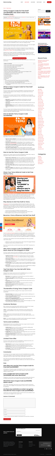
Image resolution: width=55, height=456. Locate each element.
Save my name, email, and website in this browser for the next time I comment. (19, 416)
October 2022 (40, 141)
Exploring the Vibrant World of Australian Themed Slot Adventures (43, 61)
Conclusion (7, 78)
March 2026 (40, 90)
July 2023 (39, 128)
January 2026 (40, 93)
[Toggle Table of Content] (34, 63)
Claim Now (48, 17)
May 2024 (40, 114)
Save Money (33, 2)
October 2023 (40, 124)
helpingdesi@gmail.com (46, 443)
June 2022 (40, 147)
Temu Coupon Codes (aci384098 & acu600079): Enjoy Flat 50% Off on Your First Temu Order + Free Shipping (44, 73)
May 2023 (40, 131)
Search (39, 9)
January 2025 (40, 102)
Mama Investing (7, 2)
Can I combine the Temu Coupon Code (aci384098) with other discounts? (17, 81)
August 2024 (40, 109)
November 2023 (41, 122)
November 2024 (41, 105)
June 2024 (40, 112)
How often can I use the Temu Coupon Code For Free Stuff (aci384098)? (17, 80)
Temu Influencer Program (10, 233)
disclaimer (23, 17)
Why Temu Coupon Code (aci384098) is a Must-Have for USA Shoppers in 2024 (18, 71)
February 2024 (40, 118)
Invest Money (39, 2)
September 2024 (41, 108)
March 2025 (40, 99)
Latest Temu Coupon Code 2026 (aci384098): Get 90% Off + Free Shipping (44, 68)
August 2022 (40, 144)
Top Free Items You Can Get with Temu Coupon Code (14, 72)
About (22, 2)
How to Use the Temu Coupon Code (11, 67)
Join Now (43, 31)
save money (15, 256)
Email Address (19, 431)
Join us (49, 2)
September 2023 (41, 125)
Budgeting (40, 157)
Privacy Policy (31, 443)
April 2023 (40, 133)
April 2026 (40, 89)
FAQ (5, 79)
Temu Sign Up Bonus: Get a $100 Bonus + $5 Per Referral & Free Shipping (44, 77)
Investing (39, 159)
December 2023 (41, 121)
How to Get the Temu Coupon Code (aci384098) (13, 66)
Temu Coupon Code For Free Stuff (19, 58)
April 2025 (40, 98)
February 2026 (40, 92)
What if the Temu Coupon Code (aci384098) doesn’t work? (15, 82)
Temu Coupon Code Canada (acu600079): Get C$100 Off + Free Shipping (43, 65)
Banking (39, 156)
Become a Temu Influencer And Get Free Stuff (12, 70)
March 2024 (40, 117)
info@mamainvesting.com (10, 18)
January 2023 (40, 137)
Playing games (6, 204)
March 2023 (40, 134)
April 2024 (40, 115)
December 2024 (41, 103)
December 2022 (41, 138)
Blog (44, 2)
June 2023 (40, 130)
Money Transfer (41, 162)
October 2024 (40, 106)
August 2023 (40, 127)
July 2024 (40, 111)
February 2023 (40, 135)
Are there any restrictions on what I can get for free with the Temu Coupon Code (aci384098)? (19, 84)
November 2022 (41, 140)
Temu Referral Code (12, 193)
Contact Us (30, 446)
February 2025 (40, 101)
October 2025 (40, 95)
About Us (20, 443)
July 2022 (39, 146)
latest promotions (13, 143)
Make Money (27, 2)
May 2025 (40, 96)
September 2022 (41, 143)
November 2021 (41, 149)
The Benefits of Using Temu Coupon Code (12, 73)
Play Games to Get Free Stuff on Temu (11, 69)
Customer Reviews (8, 74)
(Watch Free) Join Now (42, 45)
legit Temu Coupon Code (9, 50)
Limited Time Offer (8, 77)
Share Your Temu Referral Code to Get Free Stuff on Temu (14, 68)
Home (4, 8)
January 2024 (40, 119)
